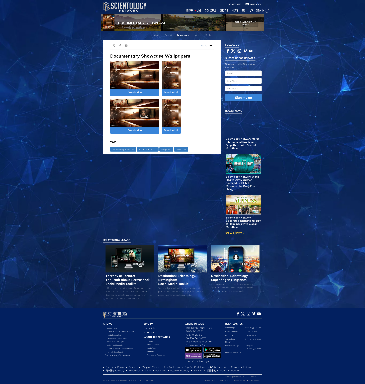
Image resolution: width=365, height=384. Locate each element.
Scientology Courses (253, 327)
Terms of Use (209, 380)
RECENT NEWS (233, 110)
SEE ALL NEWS (234, 233)
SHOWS (224, 10)
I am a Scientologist (115, 352)
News (197, 35)
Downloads (183, 35)
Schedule (150, 327)
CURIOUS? (150, 332)
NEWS (235, 10)
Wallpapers (166, 149)
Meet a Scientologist (115, 342)
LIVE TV (148, 323)
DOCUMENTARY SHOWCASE (142, 23)
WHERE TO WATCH (195, 323)
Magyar (235, 367)
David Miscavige (232, 346)
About (156, 35)
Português (160, 370)
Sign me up (243, 97)
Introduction (151, 341)
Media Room (152, 348)
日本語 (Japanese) (115, 370)
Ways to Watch (153, 345)
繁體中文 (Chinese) (216, 370)
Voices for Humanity (115, 345)
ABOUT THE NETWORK (157, 337)
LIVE (199, 10)
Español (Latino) (172, 367)
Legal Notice (254, 380)
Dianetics (229, 335)
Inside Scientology (114, 335)
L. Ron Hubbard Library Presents (120, 348)
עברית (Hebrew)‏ (218, 367)
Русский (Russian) (179, 370)
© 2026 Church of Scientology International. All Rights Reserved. (128, 380)
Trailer (209, 35)
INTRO (189, 10)
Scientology (230, 327)
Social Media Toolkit (148, 149)
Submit (168, 35)
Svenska (198, 370)
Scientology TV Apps (196, 345)
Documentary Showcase (123, 149)
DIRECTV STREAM (195, 331)
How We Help (250, 335)
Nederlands (134, 370)
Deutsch (132, 367)
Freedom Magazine (233, 352)
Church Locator (251, 331)
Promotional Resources (156, 355)
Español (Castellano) (195, 367)
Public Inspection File (233, 377)
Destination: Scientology (117, 338)
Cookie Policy (224, 380)
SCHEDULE (210, 10)
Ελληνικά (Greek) (151, 367)
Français (235, 370)
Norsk (148, 370)
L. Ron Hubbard (231, 331)
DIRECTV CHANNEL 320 (199, 327)
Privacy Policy (239, 380)
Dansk (120, 367)
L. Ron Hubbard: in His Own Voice (120, 331)
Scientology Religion (253, 339)
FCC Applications (252, 377)
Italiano (247, 367)
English (109, 367)
